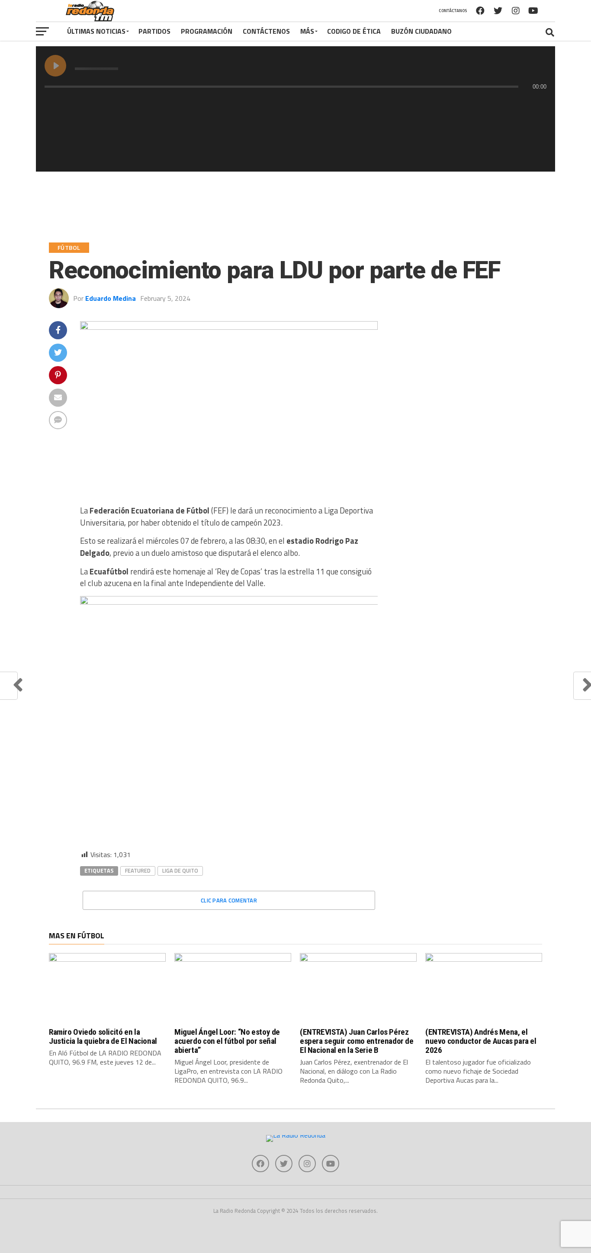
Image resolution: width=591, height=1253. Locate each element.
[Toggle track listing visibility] (538, 103)
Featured (138, 870)
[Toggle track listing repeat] (87, 103)
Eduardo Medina (110, 298)
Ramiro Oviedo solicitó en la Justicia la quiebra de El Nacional (103, 1036)
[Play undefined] (55, 66)
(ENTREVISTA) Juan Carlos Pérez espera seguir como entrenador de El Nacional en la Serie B (357, 1041)
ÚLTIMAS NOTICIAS (96, 31)
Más (307, 31)
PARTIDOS (154, 31)
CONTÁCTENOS (266, 31)
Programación (206, 31)
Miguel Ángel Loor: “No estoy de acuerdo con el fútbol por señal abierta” (227, 1041)
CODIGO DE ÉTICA (354, 31)
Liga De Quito (180, 870)
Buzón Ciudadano (421, 31)
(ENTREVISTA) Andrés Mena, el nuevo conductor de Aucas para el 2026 (480, 1041)
